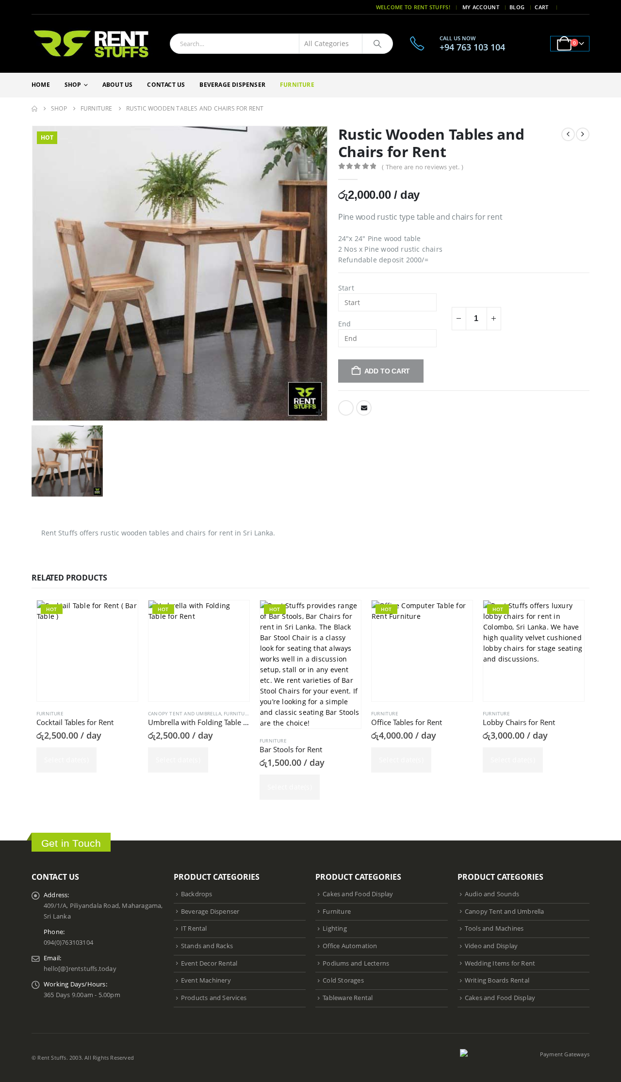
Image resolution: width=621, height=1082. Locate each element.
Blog (516, 7)
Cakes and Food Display (358, 894)
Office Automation (350, 946)
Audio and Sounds (492, 894)
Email (364, 408)
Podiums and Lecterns (356, 963)
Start (346, 287)
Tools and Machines (494, 928)
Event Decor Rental (209, 963)
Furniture (297, 85)
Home (41, 85)
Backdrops (196, 894)
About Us (117, 85)
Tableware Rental (348, 998)
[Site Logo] (92, 44)
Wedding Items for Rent (500, 963)
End (344, 323)
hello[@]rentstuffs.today (80, 969)
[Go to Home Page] (34, 108)
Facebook (346, 408)
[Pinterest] (583, 7)
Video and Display (491, 946)
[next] (582, 134)
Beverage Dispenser (232, 85)
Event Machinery (206, 980)
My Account (480, 7)
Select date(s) (66, 759)
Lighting (335, 928)
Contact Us (166, 85)
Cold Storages (343, 980)
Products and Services (213, 998)
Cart (541, 7)
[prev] (568, 134)
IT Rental (194, 928)
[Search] (377, 43)
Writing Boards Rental (497, 980)
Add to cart (387, 371)
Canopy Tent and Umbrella (184, 713)
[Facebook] (569, 7)
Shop (73, 85)
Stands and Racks (207, 946)
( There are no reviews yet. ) (422, 166)
